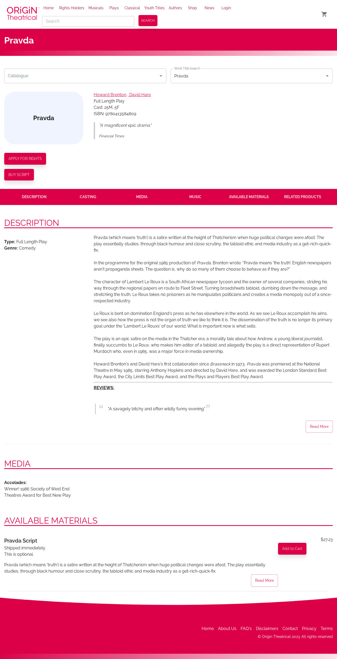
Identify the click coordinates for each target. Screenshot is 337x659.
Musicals (95, 8)
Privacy (309, 628)
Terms (327, 628)
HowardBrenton (110, 94)
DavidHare (140, 94)
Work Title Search (187, 68)
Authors (175, 8)
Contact (290, 628)
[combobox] (81, 76)
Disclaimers (267, 628)
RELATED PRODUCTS (302, 197)
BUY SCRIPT (19, 175)
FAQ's (246, 628)
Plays (114, 8)
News (209, 8)
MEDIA (141, 197)
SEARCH (148, 20)
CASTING (88, 197)
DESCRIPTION (34, 197)
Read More (319, 426)
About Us (227, 628)
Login (226, 8)
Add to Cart (292, 548)
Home (48, 8)
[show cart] (324, 14)
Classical (132, 8)
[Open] (161, 76)
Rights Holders (71, 8)
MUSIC (195, 197)
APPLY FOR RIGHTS (25, 159)
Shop (192, 8)
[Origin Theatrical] (23, 14)
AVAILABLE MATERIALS (249, 197)
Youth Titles (154, 8)
